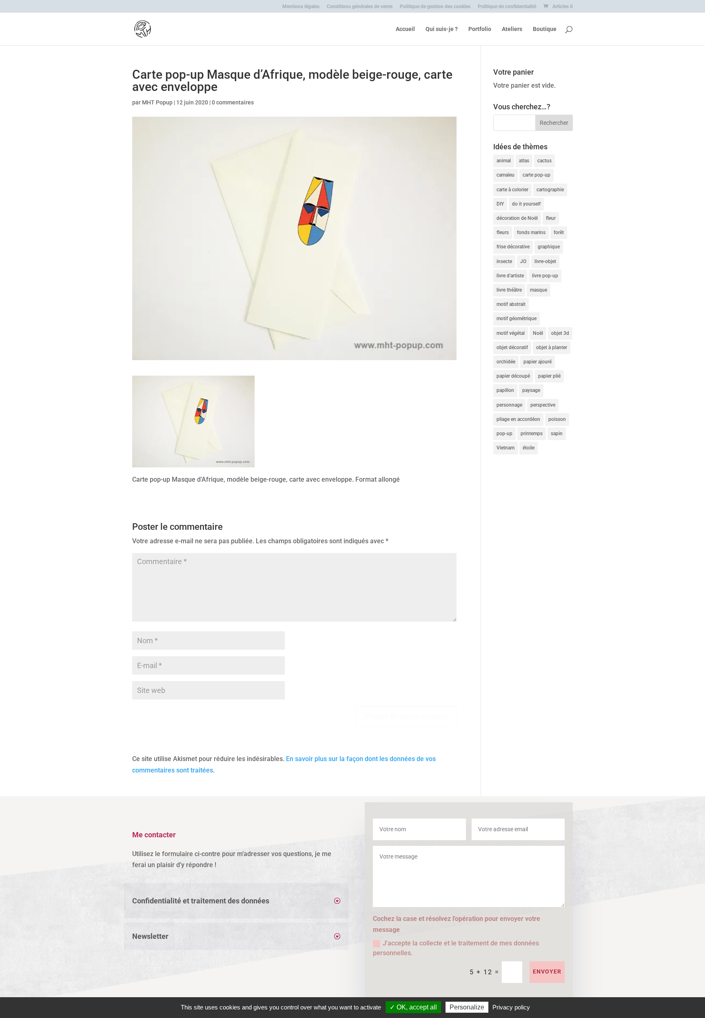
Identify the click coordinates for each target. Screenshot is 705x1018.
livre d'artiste (510, 276)
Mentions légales (300, 6)
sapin (557, 433)
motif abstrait (511, 304)
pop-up (504, 433)
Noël (538, 333)
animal (504, 161)
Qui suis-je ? (442, 29)
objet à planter (551, 347)
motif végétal (511, 333)
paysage (531, 390)
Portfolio (479, 29)
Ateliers (512, 29)
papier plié (549, 376)
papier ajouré (537, 362)
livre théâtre (509, 290)
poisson (557, 419)
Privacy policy (511, 1007)
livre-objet (545, 261)
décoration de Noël (517, 218)
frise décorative (513, 247)
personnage (509, 405)
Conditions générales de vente (359, 6)
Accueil (405, 29)
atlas (524, 161)
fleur (551, 218)
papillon (505, 390)
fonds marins (531, 232)
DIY (500, 204)
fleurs (503, 232)
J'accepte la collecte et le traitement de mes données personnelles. (456, 948)
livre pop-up (545, 276)
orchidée (506, 362)
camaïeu (505, 175)
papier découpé (513, 376)
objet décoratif (512, 347)
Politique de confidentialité (507, 6)
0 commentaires (233, 102)
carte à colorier (512, 190)
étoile (528, 448)
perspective (542, 405)
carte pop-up (536, 175)
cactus (544, 161)
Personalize (467, 1007)
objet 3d (560, 333)
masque (538, 290)
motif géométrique (517, 318)
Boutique (544, 29)
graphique (549, 247)
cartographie (550, 190)
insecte (504, 261)
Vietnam (505, 448)
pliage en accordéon (518, 419)
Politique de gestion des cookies (435, 6)
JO (523, 261)
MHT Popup (157, 102)
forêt (559, 232)
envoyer (547, 971)
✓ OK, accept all (413, 1007)
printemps (532, 433)
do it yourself (526, 204)
